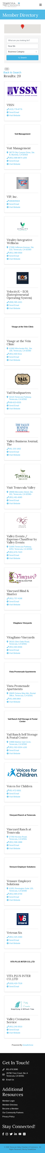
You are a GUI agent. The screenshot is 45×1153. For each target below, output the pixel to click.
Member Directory (10, 1105)
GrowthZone (28, 1045)
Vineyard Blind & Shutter (18, 592)
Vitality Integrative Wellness (19, 241)
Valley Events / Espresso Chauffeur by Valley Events (22, 539)
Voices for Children (19, 786)
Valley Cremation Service (18, 1020)
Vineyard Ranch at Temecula (19, 831)
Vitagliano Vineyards (21, 637)
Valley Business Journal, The (22, 442)
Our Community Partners (12, 1113)
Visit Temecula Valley (21, 487)
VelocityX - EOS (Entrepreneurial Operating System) (19, 295)
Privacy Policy (8, 1117)
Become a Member (10, 1109)
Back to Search (12, 72)
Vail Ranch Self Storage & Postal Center (22, 736)
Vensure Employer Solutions (19, 882)
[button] (22, 27)
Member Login (8, 1101)
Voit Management (19, 148)
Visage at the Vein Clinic (19, 342)
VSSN (10, 105)
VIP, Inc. (12, 197)
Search (24, 58)
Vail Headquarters (19, 393)
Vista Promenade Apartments (18, 687)
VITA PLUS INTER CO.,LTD (19, 977)
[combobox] (22, 52)
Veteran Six (14, 933)
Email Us (10, 1080)
